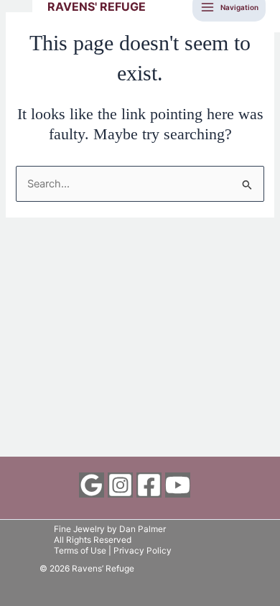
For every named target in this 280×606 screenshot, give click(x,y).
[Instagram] (120, 485)
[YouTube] (177, 485)
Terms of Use (80, 551)
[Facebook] (149, 485)
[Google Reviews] (91, 485)
